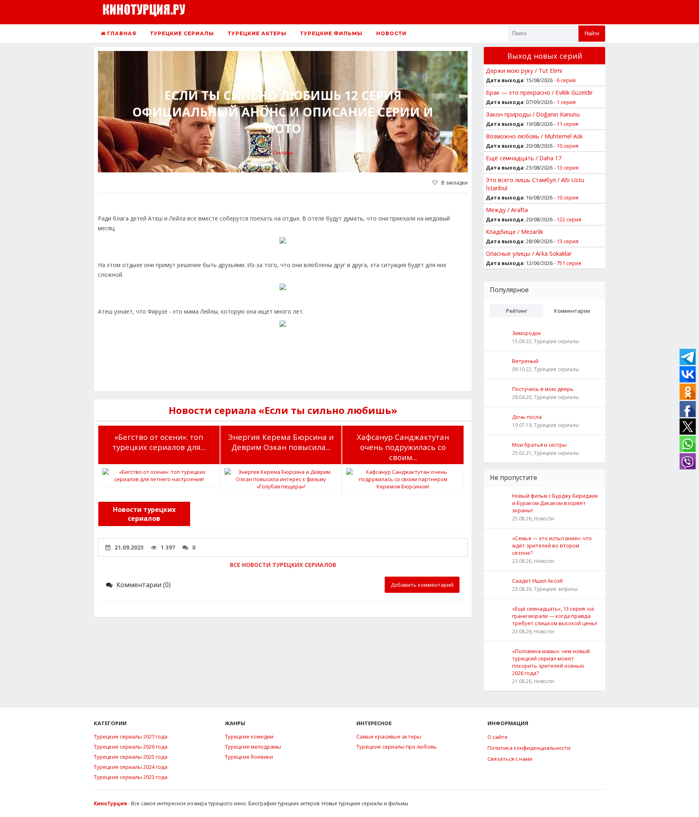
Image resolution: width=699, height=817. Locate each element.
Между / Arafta (507, 210)
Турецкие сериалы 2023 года (130, 777)
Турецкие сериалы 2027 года (130, 736)
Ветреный (525, 361)
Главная (121, 33)
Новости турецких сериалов (144, 514)
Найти (592, 33)
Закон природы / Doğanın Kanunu (533, 114)
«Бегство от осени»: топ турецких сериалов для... (158, 442)
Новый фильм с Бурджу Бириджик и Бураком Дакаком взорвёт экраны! (555, 503)
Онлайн (283, 152)
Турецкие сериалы (182, 33)
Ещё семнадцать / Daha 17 (523, 158)
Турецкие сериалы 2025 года (130, 756)
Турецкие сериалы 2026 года (130, 746)
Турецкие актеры (257, 33)
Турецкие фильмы (331, 33)
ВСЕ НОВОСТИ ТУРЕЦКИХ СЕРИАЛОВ (283, 565)
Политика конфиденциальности (528, 747)
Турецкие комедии (249, 736)
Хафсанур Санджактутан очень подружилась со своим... (403, 447)
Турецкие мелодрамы (253, 746)
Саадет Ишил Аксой (537, 580)
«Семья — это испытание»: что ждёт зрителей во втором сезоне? (552, 545)
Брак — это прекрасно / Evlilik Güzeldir (539, 92)
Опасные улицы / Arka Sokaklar (529, 253)
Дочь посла (527, 416)
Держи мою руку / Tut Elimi (524, 70)
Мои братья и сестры (539, 444)
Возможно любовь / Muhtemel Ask (534, 136)
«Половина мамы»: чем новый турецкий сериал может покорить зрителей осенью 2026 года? (551, 662)
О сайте (497, 737)
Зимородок (526, 333)
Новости (391, 33)
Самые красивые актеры (388, 736)
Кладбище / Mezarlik (514, 231)
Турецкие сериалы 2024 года (130, 766)
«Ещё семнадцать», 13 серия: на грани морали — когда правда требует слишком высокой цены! (554, 616)
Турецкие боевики (249, 756)
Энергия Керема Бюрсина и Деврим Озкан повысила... (281, 442)
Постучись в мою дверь (543, 389)
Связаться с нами (509, 758)
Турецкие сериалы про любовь (396, 746)
